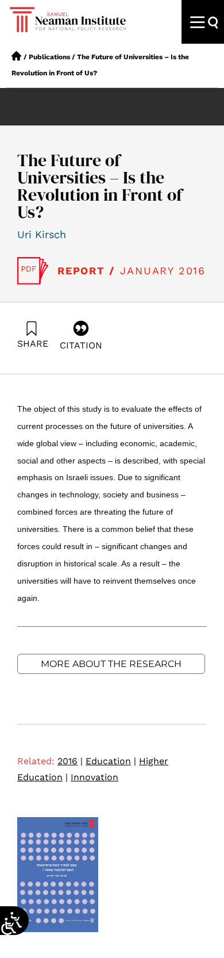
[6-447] (33, 271)
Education (111, 761)
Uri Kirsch (41, 234)
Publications (49, 57)
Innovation (94, 777)
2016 (70, 761)
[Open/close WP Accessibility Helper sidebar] (8, 926)
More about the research (111, 663)
